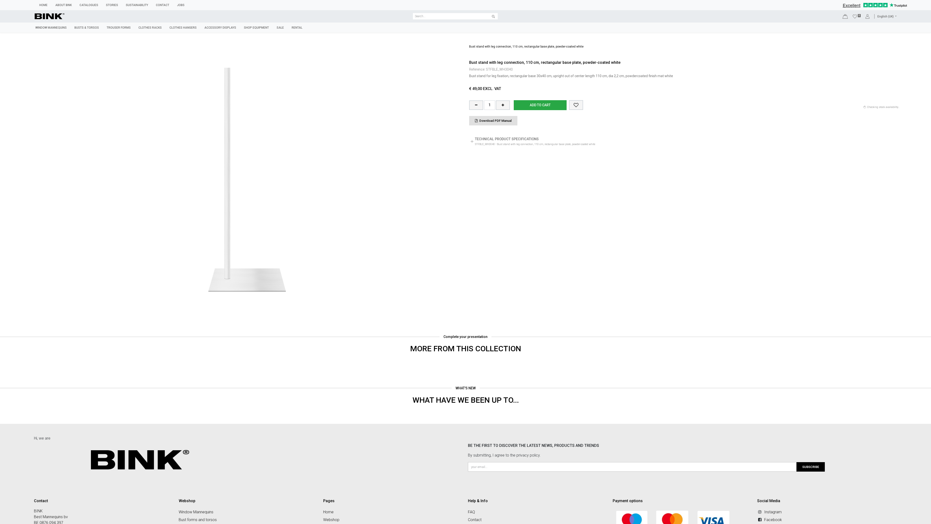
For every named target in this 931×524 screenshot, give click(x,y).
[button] (576, 105)
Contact (475, 519)
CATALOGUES (89, 5)
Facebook (773, 519)
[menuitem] (51, 28)
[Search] (493, 16)
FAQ (471, 512)
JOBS (181, 5)
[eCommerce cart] (845, 16)
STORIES (112, 5)
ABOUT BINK (63, 5)
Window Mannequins (196, 512)
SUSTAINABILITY (137, 5)
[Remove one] (476, 105)
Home (328, 512)
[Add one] (503, 105)
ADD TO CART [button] (540, 105)
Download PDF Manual (495, 121)
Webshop (331, 519)
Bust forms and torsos (198, 519)
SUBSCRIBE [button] (810, 467)
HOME (43, 5)
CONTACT (162, 5)
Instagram (773, 512)
